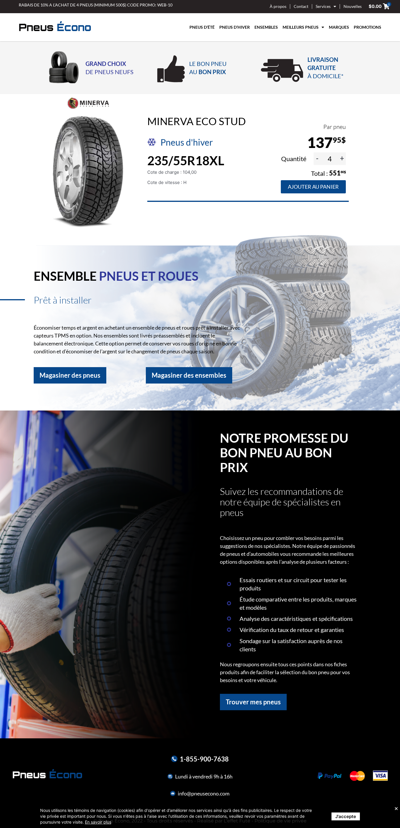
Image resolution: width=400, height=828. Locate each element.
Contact (301, 6)
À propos (278, 6)
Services (323, 6)
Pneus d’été (202, 27)
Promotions (367, 27)
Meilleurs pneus (301, 27)
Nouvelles (352, 6)
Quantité (294, 159)
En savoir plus (98, 822)
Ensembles (266, 27)
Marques (339, 27)
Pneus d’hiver (234, 27)
